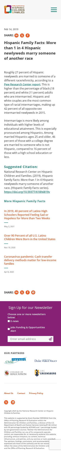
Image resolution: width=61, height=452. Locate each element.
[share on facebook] (28, 35)
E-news (15, 321)
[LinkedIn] (13, 402)
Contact (21, 393)
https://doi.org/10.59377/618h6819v (27, 192)
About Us (8, 393)
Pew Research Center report (22, 84)
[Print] (33, 292)
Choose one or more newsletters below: (27, 316)
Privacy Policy (36, 393)
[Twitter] (6, 402)
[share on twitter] (22, 35)
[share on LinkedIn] (16, 35)
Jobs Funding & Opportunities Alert (28, 329)
